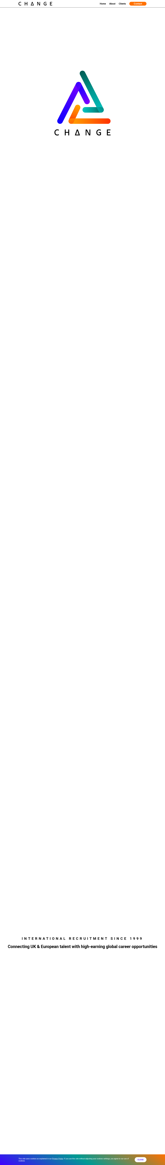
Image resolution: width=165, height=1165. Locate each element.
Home (103, 3)
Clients (122, 3)
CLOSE (141, 1160)
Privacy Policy (57, 1159)
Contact (138, 3)
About (112, 3)
